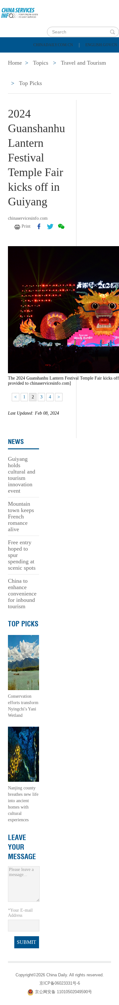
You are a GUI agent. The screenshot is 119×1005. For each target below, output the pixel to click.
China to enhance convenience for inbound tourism (22, 593)
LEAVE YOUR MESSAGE (22, 847)
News (84, 57)
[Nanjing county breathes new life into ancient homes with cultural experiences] (23, 754)
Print (26, 226)
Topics (56, 73)
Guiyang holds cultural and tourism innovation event (21, 475)
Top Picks (30, 83)
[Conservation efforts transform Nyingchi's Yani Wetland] (23, 662)
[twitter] (50, 226)
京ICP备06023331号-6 (59, 983)
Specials (19, 73)
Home (14, 57)
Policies (49, 57)
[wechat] (61, 226)
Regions (92, 73)
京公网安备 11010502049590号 (63, 991)
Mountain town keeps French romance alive (21, 516)
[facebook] (39, 226)
